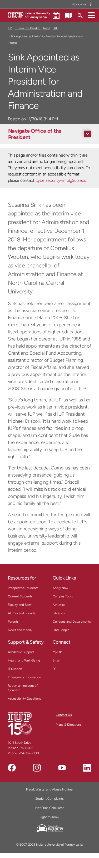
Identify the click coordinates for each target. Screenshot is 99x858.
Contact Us (64, 715)
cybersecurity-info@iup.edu (61, 180)
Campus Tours (63, 596)
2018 (55, 28)
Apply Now (60, 588)
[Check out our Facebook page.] (12, 768)
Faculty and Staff (19, 605)
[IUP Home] (29, 14)
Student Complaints (49, 798)
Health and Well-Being (24, 660)
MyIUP (57, 652)
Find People (61, 630)
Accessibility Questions (24, 698)
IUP (10, 28)
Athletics (59, 605)
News (46, 28)
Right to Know (49, 817)
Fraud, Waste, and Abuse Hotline (49, 789)
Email (56, 660)
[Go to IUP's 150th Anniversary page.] (20, 723)
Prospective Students (23, 588)
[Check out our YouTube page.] (62, 768)
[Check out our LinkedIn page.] (87, 768)
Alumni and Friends (21, 613)
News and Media (20, 630)
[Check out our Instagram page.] (37, 768)
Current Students (20, 596)
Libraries (59, 613)
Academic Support (21, 652)
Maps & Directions (69, 724)
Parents (13, 621)
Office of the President (27, 28)
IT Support (15, 669)
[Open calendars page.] (56, 15)
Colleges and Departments (72, 621)
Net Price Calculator (49, 808)
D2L (55, 669)
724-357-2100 (29, 753)
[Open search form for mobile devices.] (80, 15)
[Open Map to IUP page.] (68, 15)
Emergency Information (24, 677)
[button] (91, 15)
